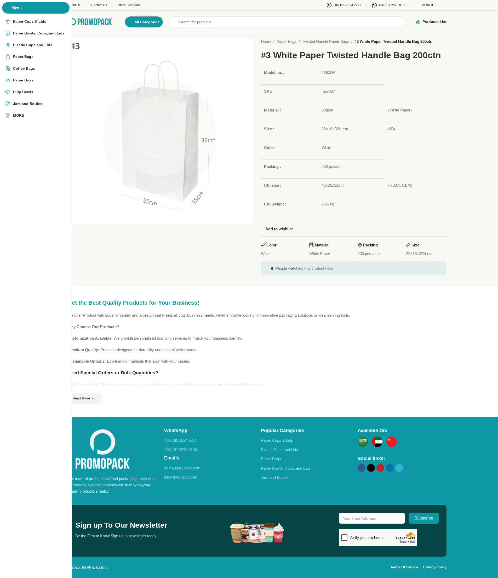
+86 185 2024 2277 (180, 440)
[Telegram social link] (399, 468)
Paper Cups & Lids (277, 440)
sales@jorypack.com (182, 468)
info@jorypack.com (180, 477)
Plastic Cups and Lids (279, 449)
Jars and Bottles (275, 477)
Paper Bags (287, 41)
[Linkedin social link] (390, 468)
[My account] (445, 5)
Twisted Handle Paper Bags (325, 41)
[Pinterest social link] (380, 468)
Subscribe (423, 518)
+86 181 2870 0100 (180, 449)
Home (266, 41)
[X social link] (371, 468)
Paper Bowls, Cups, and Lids (285, 468)
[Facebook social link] (361, 468)
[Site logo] (91, 21)
